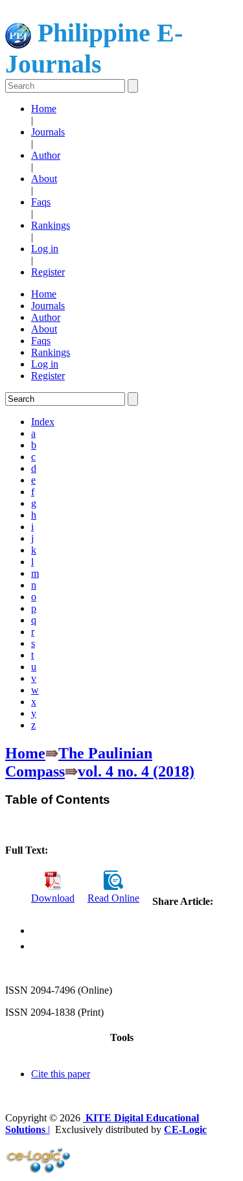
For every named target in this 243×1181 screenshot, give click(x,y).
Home (43, 108)
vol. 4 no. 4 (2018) (136, 771)
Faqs (41, 201)
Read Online (113, 898)
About (44, 178)
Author (45, 155)
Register (48, 271)
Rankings (50, 225)
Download (53, 898)
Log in (44, 248)
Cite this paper (60, 1073)
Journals (48, 131)
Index (42, 421)
